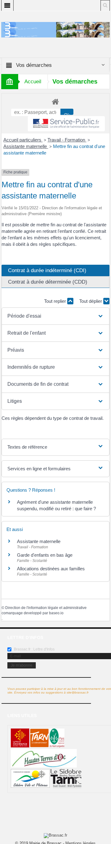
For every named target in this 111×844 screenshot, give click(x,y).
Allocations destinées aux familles (51, 568)
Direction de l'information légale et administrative (46, 608)
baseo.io (56, 613)
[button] (55, 316)
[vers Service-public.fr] (66, 123)
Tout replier (55, 301)
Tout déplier (91, 301)
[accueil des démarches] (55, 101)
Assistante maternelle (25, 146)
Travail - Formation (66, 139)
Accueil (32, 82)
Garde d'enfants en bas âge (44, 555)
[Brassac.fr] (55, 33)
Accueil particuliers (23, 139)
